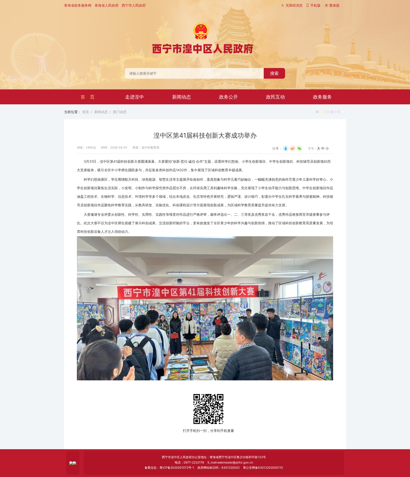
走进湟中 (134, 97)
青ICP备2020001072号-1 (177, 467)
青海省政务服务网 (77, 5)
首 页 (88, 97)
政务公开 (228, 97)
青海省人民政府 (107, 5)
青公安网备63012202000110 (263, 467)
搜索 (274, 73)
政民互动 (275, 97)
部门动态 (120, 112)
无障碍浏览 (293, 5)
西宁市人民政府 (134, 5)
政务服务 (322, 97)
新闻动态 (181, 97)
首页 (85, 112)
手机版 (315, 5)
